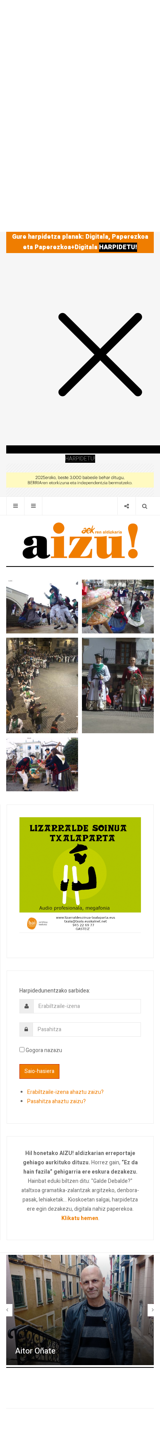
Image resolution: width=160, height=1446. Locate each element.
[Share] (126, 506)
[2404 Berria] (80, 480)
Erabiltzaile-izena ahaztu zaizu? (65, 1092)
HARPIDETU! (118, 247)
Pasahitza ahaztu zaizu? (56, 1101)
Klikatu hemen (79, 1218)
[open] (15, 506)
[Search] (145, 506)
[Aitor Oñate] (80, 1310)
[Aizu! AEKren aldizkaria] (80, 541)
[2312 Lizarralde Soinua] (80, 875)
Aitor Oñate (35, 1351)
